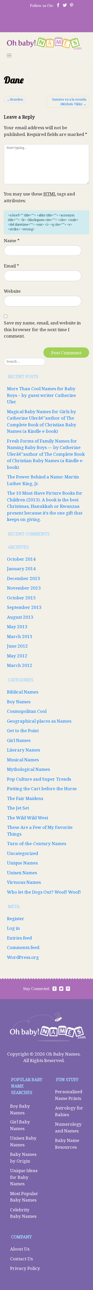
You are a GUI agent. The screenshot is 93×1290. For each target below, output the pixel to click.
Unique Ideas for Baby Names (23, 1177)
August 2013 (20, 617)
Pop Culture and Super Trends (39, 779)
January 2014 (21, 568)
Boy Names (18, 702)
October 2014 (21, 559)
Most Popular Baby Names (24, 1196)
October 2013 (21, 598)
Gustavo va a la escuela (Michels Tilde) (69, 101)
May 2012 (17, 656)
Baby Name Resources (67, 1143)
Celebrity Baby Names (23, 1213)
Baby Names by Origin (23, 1157)
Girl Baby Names (20, 1125)
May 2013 (17, 627)
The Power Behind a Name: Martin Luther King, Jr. (43, 480)
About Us (19, 1249)
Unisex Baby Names (23, 1141)
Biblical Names (22, 692)
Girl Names (18, 740)
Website (12, 291)
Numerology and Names (68, 1127)
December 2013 (23, 578)
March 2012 (19, 665)
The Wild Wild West (27, 818)
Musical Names (23, 760)
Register (15, 918)
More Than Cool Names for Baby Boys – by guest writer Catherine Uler (41, 395)
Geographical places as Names (39, 721)
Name (12, 240)
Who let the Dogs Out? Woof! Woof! (44, 892)
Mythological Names (28, 769)
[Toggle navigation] (9, 55)
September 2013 (24, 607)
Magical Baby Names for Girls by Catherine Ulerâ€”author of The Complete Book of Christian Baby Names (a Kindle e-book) (41, 421)
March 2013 (19, 636)
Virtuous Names (24, 882)
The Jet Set (18, 808)
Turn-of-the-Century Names (36, 843)
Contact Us (21, 1259)
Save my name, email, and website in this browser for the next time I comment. (42, 329)
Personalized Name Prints (68, 1095)
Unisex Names (22, 873)
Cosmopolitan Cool (27, 711)
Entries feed (19, 938)
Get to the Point (23, 730)
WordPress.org (23, 957)
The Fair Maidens (25, 798)
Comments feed (23, 947)
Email (11, 266)
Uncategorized (22, 853)
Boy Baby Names (20, 1109)
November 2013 (24, 588)
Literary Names (23, 750)
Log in (13, 928)
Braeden (16, 99)
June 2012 (17, 646)
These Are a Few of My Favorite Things (40, 830)
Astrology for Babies (69, 1111)
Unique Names (22, 863)
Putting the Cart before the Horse (42, 788)
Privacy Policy (25, 1268)
